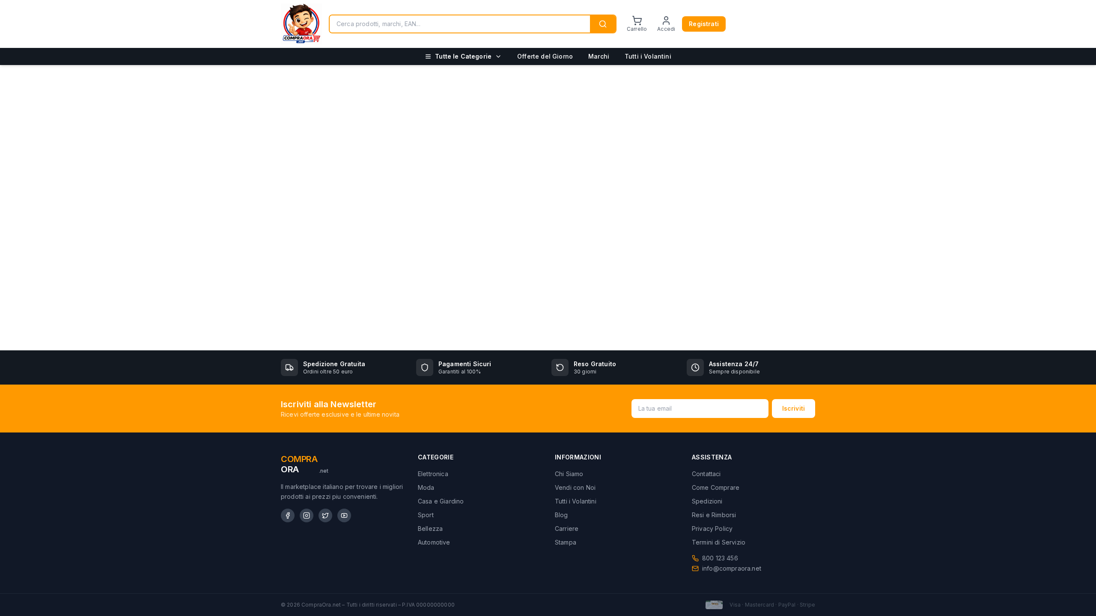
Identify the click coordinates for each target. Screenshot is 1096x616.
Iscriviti (793, 408)
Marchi (598, 56)
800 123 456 (720, 558)
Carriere (566, 528)
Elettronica (433, 473)
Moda (426, 487)
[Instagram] (306, 515)
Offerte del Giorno (545, 56)
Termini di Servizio (718, 542)
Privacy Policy (712, 528)
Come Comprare (715, 487)
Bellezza (430, 528)
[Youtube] (344, 515)
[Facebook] (288, 515)
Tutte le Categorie (463, 56)
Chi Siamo (569, 473)
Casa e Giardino (441, 501)
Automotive (434, 542)
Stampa (565, 542)
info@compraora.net (731, 568)
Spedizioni (707, 501)
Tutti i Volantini (648, 56)
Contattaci (706, 473)
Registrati (704, 23)
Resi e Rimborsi (714, 514)
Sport (426, 514)
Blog (561, 514)
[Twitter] (325, 515)
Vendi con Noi (575, 487)
